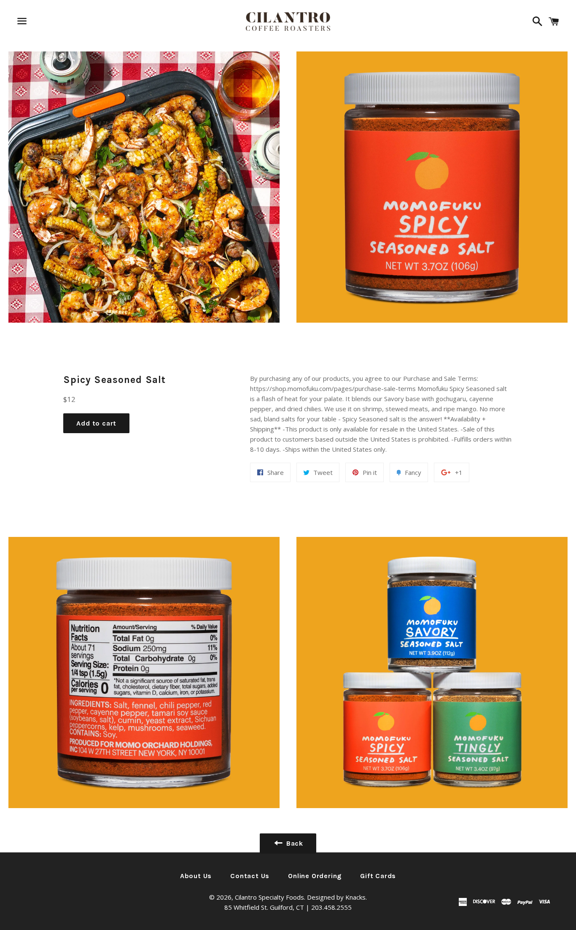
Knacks (355, 897)
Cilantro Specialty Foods (269, 897)
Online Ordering (315, 876)
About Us (196, 876)
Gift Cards (378, 876)
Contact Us (249, 876)
